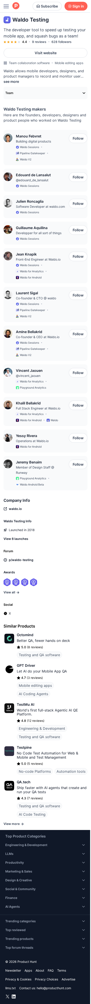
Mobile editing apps (69, 63)
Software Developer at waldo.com (40, 206)
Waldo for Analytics (32, 271)
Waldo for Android (31, 277)
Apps (28, 970)
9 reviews (39, 42)
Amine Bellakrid (29, 332)
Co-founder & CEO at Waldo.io (37, 337)
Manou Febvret (28, 136)
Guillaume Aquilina (31, 228)
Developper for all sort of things (38, 233)
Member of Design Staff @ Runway (35, 469)
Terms (61, 970)
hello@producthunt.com (54, 988)
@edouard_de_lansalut (32, 180)
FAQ (51, 970)
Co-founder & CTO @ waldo (36, 298)
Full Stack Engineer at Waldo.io (38, 408)
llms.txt (10, 988)
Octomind (25, 635)
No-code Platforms (35, 771)
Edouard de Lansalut (33, 175)
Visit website (46, 53)
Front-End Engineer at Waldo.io (38, 259)
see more (11, 81)
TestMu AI (25, 704)
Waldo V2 (25, 159)
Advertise (68, 979)
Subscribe (49, 6)
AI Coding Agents (33, 694)
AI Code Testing (32, 814)
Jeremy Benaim (29, 462)
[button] (8, 137)
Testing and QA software (39, 655)
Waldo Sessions (29, 147)
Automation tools (71, 771)
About (40, 970)
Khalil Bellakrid (28, 403)
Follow (78, 138)
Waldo (54, 420)
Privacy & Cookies (18, 979)
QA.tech (23, 782)
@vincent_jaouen (28, 376)
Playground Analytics (33, 387)
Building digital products (33, 141)
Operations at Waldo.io (32, 441)
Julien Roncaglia (30, 201)
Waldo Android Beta (32, 484)
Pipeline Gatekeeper (32, 153)
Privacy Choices (46, 979)
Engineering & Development (42, 728)
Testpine (24, 747)
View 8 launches (16, 539)
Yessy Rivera (26, 435)
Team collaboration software (29, 63)
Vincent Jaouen (29, 370)
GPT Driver (26, 665)
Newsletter (13, 970)
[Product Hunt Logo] (15, 6)
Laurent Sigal (27, 293)
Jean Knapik (26, 254)
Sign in (78, 6)
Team (9, 93)
